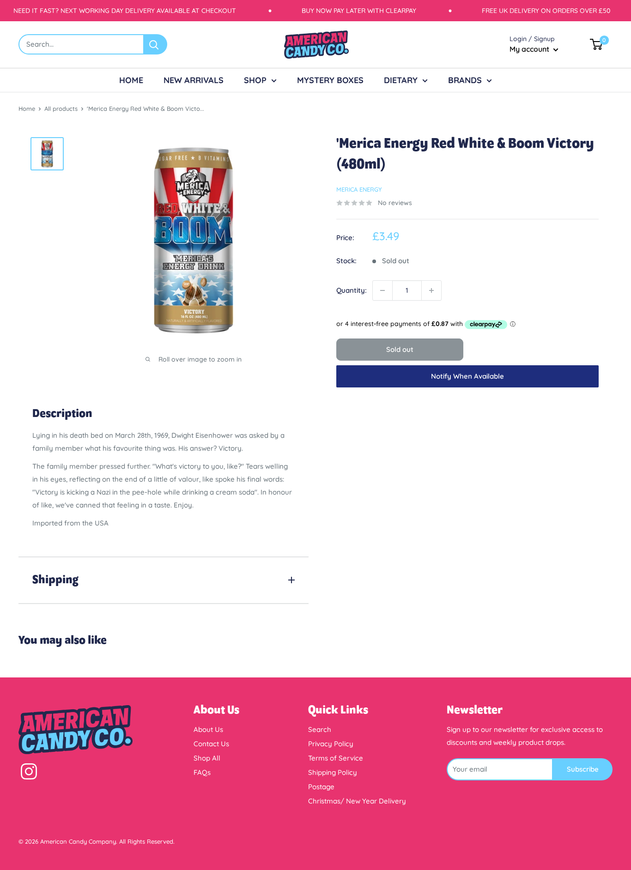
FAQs (202, 772)
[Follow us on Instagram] (29, 773)
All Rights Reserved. (147, 841)
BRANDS (465, 80)
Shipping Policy (332, 772)
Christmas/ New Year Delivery (357, 801)
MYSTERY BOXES (330, 80)
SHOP (255, 80)
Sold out (399, 349)
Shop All (207, 758)
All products (61, 108)
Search (319, 729)
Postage (321, 786)
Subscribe (583, 769)
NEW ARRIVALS (194, 80)
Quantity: (351, 290)
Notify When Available (467, 376)
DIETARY (401, 80)
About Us (208, 729)
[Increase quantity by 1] (431, 290)
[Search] (155, 44)
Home (26, 108)
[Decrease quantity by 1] (382, 290)
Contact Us (211, 743)
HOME (131, 80)
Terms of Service (335, 758)
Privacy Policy (330, 743)
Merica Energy (359, 189)
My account (530, 49)
